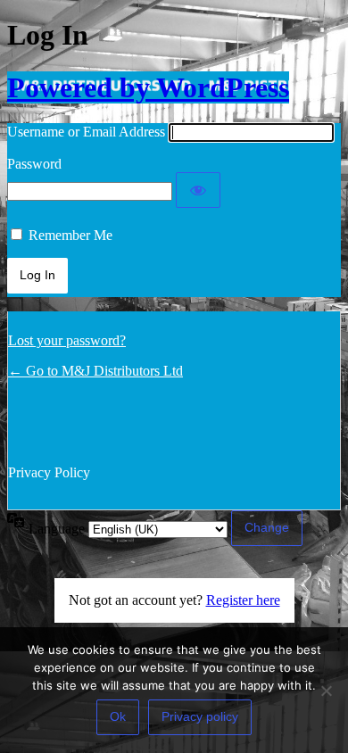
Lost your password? (67, 340)
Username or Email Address (86, 131)
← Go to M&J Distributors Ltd (95, 370)
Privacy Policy (49, 472)
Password (34, 163)
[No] (326, 690)
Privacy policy (200, 716)
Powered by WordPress (148, 87)
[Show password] (198, 190)
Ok (118, 716)
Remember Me (70, 235)
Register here (243, 600)
